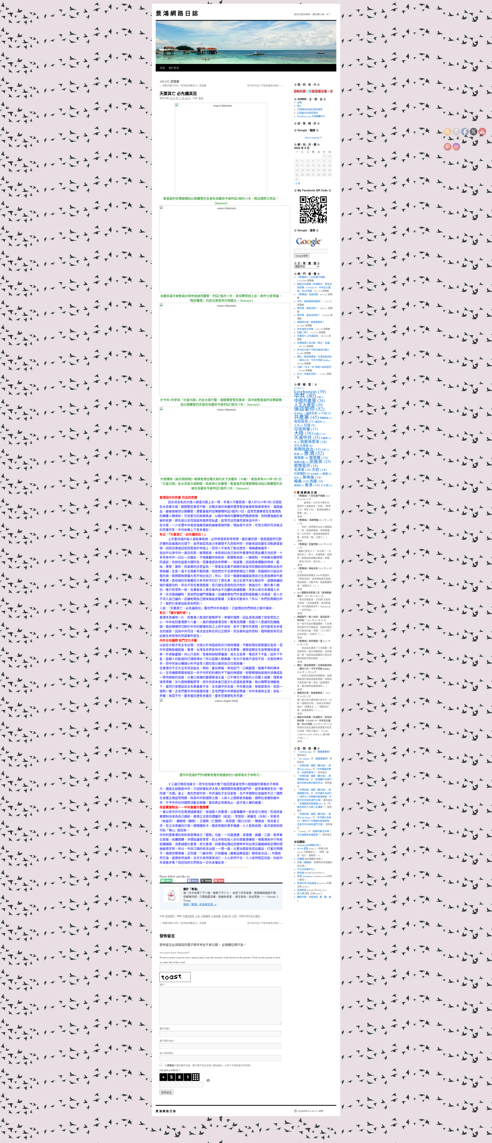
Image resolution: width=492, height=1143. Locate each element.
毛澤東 (302, 469)
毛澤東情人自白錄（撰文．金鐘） (314, 342)
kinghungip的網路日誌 (308, 845)
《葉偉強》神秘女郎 (307, 568)
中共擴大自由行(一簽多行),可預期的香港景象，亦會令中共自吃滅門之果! (314, 797)
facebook (299, 388)
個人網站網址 (166, 1053)
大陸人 (319, 434)
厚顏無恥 (325, 417)
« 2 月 (297, 183)
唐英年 (320, 421)
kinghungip (310, 391)
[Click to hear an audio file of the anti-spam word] (175, 974)
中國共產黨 (188, 916)
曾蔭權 (318, 457)
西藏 (316, 481)
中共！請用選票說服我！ (309, 301)
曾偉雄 (301, 457)
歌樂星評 (306, 465)
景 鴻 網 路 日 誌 (177, 13)
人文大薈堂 (308, 405)
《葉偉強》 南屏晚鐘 (307, 519)
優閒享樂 (313, 413)
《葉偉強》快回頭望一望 (309, 640)
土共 (298, 425)
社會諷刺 (302, 473)
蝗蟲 (301, 481)
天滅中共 (226, 916)
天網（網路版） (305, 862)
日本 (325, 449)
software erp (305, 751)
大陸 (303, 433)
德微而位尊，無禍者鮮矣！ (311, 322)
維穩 (327, 473)
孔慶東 (326, 438)
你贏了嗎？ (303, 332)
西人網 (300, 893)
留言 (163, 984)
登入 (299, 105)
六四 (326, 413)
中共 (305, 395)
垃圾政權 (216, 916)
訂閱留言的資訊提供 (307, 112)
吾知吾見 (304, 421)
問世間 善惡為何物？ (308, 315)
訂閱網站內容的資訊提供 (309, 109)
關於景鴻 (174, 68)
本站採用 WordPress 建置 (310, 1110)
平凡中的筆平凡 (305, 869)
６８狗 (326, 485)
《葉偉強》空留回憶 (307, 294)
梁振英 (320, 461)
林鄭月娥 (301, 462)
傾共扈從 (300, 413)
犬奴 (234, 916)
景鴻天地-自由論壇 (306, 883)
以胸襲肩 (205, 916)
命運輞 (300, 858)
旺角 (298, 454)
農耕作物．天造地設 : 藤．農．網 (314, 896)
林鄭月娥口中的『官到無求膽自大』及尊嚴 (183, 85)
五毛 (197, 916)
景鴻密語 (301, 889)
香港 (312, 484)
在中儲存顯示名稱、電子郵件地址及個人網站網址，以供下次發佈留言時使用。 (208, 1065)
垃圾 (309, 425)
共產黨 (306, 417)
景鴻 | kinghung (304, 876)
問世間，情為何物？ (307, 308)
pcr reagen (304, 758)
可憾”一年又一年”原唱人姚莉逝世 (314, 367)
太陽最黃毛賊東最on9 (310, 803)
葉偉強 (312, 477)
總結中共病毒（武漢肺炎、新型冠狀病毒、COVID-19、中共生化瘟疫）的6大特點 (314, 287)
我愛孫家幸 (313, 441)
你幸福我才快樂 (305, 328)
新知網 (300, 872)
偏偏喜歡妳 (323, 751)
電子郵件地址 (167, 1040)
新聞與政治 (307, 449)
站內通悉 (316, 473)
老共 (298, 477)
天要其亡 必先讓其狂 (307, 335)
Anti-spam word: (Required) (174, 952)
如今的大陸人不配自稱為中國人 (265, 85)
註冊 (299, 102)
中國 (320, 397)
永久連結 (255, 916)
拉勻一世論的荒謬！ (307, 373)
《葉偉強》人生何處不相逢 (311, 277)
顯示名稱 (165, 1028)
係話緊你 (170, 916)
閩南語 (299, 485)
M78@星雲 (302, 848)
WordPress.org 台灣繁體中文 (311, 116)
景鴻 (201, 98)
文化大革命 (303, 445)
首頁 (162, 68)
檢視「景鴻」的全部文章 (199, 904)
